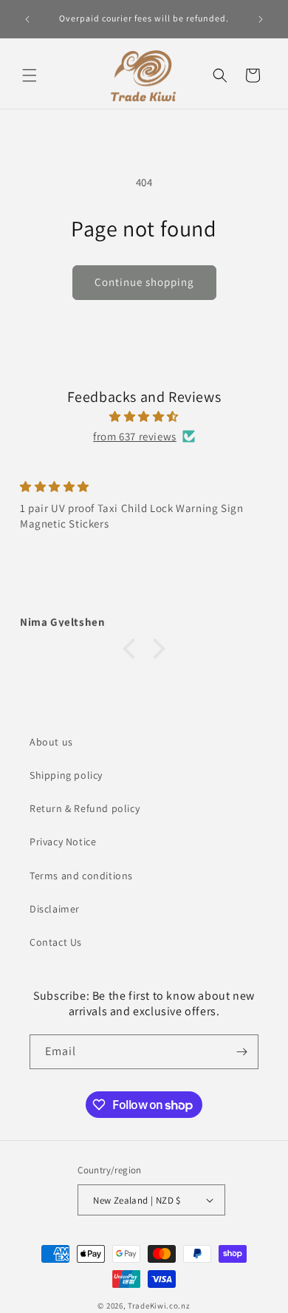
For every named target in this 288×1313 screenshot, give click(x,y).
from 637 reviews (134, 436)
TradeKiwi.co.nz (159, 1305)
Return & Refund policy (85, 808)
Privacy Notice (63, 841)
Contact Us (56, 942)
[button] (29, 75)
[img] (144, 416)
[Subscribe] (241, 1051)
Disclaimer (55, 908)
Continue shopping (144, 282)
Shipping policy (66, 775)
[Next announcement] (260, 19)
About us (51, 741)
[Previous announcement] (27, 19)
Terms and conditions (81, 875)
